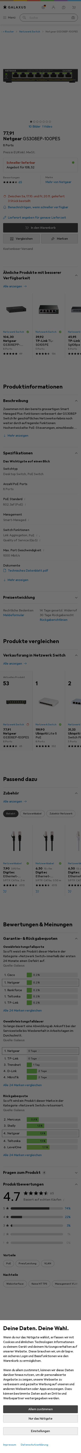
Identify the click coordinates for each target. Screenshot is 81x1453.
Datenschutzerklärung (34, 1444)
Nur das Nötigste (41, 1419)
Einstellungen (40, 1431)
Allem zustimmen (40, 1409)
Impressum (9, 1444)
